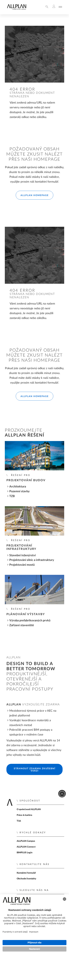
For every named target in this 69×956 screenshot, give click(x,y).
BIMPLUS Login (24, 853)
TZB (12, 496)
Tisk (19, 821)
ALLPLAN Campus (26, 841)
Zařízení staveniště (21, 625)
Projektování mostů (22, 564)
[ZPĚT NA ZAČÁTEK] (62, 793)
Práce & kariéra (24, 815)
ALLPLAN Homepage (35, 195)
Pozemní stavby (19, 491)
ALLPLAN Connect (26, 847)
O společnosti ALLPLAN (29, 809)
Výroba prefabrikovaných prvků (29, 620)
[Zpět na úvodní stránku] (16, 9)
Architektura (17, 486)
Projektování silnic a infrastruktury (31, 560)
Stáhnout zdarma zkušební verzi (34, 769)
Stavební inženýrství (22, 555)
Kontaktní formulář (26, 873)
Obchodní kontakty (26, 879)
